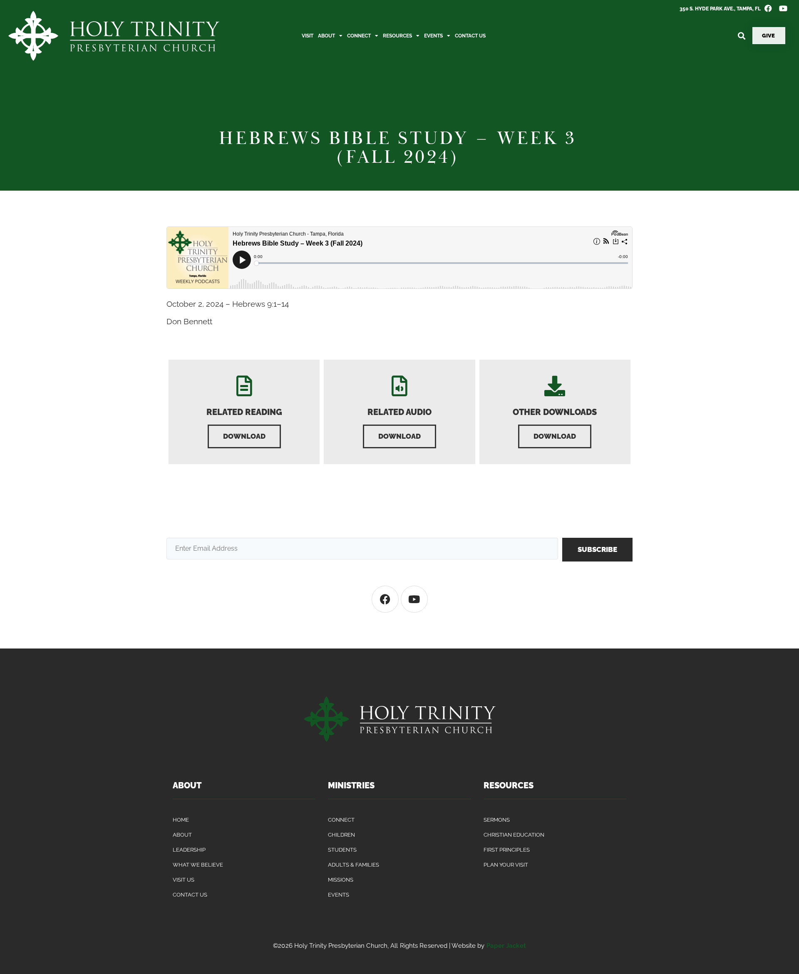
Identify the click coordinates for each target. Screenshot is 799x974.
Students (342, 850)
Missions (340, 880)
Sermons (497, 820)
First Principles (507, 850)
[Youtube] (414, 599)
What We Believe (198, 865)
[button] (741, 35)
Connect (359, 36)
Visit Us (183, 880)
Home (181, 820)
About (326, 36)
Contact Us (470, 36)
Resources (397, 36)
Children (341, 835)
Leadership (189, 850)
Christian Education (514, 835)
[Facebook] (385, 599)
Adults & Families (353, 865)
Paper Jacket (506, 945)
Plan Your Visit (506, 865)
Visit (307, 36)
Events (433, 36)
